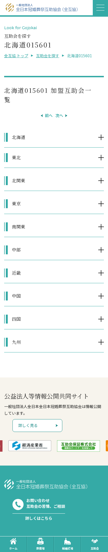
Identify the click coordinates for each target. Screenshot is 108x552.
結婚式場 (67, 548)
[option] (30, 445)
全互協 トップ (16, 55)
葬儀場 (40, 548)
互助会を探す (47, 55)
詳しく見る (28, 425)
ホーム (13, 548)
